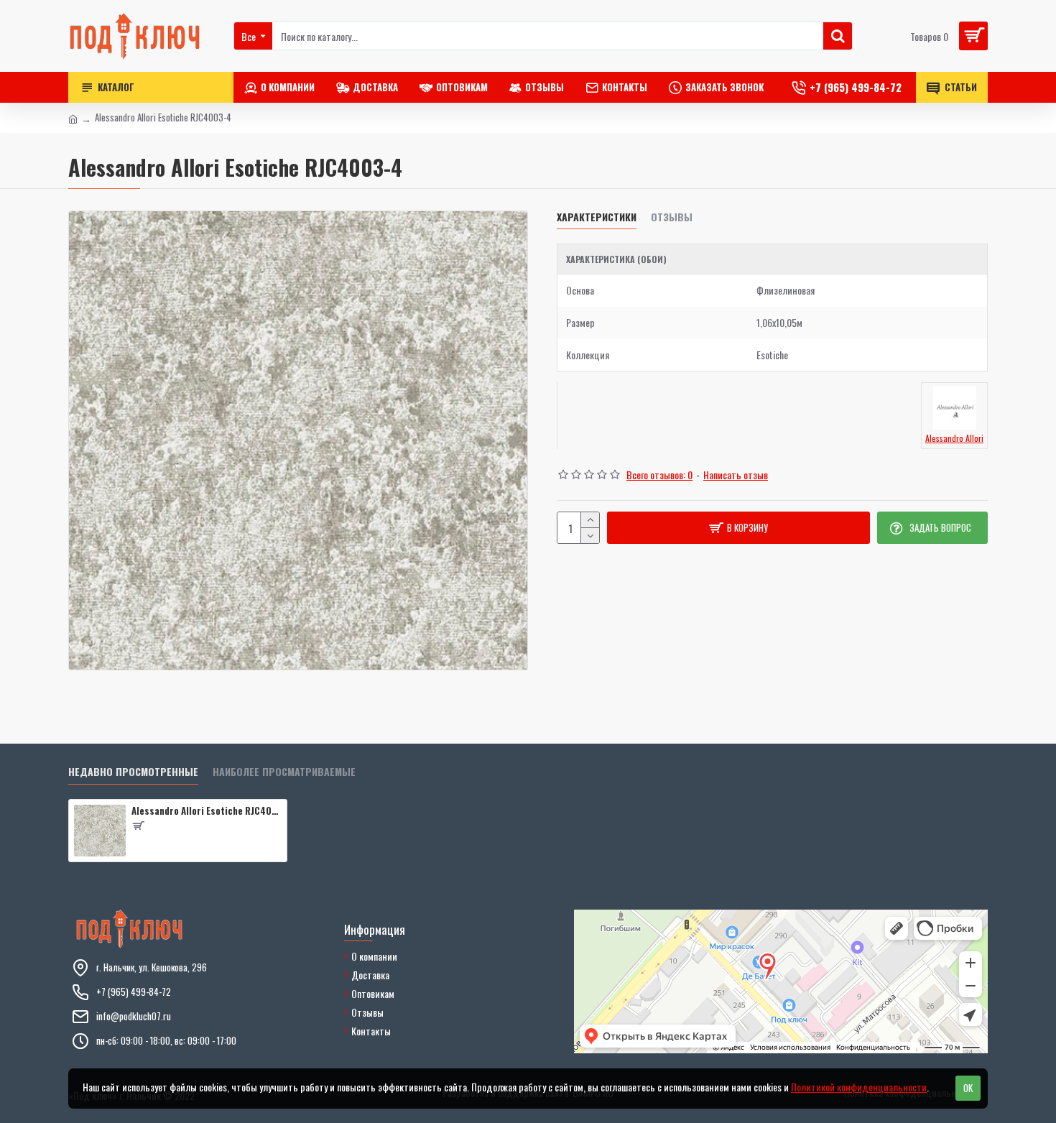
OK (968, 1088)
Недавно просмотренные (133, 772)
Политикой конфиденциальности (859, 1086)
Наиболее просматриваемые (284, 772)
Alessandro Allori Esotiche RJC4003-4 (206, 811)
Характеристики (596, 217)
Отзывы (672, 217)
